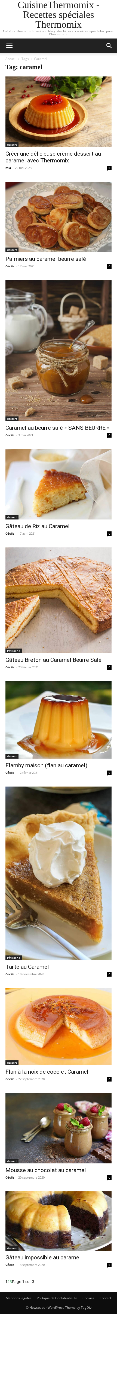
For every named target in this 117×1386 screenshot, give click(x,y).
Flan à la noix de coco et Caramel (46, 1072)
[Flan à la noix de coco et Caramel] (58, 1026)
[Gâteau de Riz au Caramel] (58, 484)
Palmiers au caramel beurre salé (45, 259)
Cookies (88, 1298)
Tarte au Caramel (27, 967)
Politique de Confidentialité (57, 1298)
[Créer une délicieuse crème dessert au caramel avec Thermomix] (58, 111)
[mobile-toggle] (9, 46)
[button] (109, 46)
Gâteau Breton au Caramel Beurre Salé (53, 660)
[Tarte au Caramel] (58, 873)
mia (8, 168)
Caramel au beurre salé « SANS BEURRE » (57, 428)
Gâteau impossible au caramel (43, 1257)
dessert (12, 144)
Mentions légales (19, 1298)
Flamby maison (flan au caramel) (46, 765)
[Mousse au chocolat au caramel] (58, 1128)
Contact (105, 1298)
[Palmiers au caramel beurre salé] (58, 217)
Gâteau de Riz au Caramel (37, 526)
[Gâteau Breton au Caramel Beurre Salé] (58, 600)
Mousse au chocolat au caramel (45, 1170)
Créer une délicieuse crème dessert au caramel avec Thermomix (53, 157)
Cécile (9, 266)
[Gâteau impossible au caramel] (58, 1221)
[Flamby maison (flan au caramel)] (58, 720)
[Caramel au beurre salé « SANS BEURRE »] (58, 350)
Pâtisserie (13, 651)
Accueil (10, 58)
